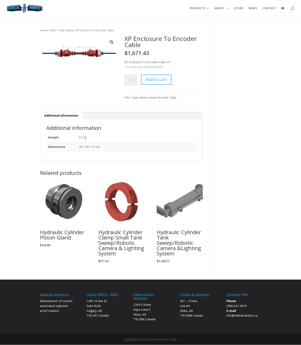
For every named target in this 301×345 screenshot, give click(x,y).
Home (43, 30)
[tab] (61, 115)
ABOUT (220, 8)
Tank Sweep (66, 30)
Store (53, 30)
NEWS (253, 8)
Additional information (61, 115)
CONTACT (269, 8)
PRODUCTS (197, 8)
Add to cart (156, 79)
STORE (238, 8)
